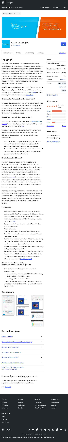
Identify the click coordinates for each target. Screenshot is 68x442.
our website (29, 95)
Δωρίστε (54, 405)
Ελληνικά (8, 430)
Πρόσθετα (21, 405)
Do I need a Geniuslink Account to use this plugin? (17, 342)
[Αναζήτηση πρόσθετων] (19, 13)
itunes (61, 86)
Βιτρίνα (20, 399)
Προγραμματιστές (40, 405)
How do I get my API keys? (10, 347)
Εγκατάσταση (29, 53)
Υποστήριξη (62, 53)
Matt (3, 416)
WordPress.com (6, 413)
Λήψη (63, 44)
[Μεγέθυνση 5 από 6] (41, 313)
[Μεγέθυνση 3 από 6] (27, 308)
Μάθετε (37, 399)
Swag (53, 408)
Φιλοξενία (5, 405)
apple (59, 83)
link (65, 86)
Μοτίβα (20, 408)
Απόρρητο (5, 408)
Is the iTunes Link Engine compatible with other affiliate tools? (13, 368)
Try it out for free (30, 92)
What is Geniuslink (7, 336)
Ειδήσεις (4, 402)
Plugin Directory (6, 7)
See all (64, 126)
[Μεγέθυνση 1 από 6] (12, 297)
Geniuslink (17, 45)
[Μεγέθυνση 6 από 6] (41, 322)
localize (64, 90)
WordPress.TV (39, 408)
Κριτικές (18, 53)
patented (12, 177)
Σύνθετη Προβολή (52, 95)
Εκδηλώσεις (55, 402)
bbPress (4, 419)
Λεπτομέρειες (7, 53)
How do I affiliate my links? (10, 357)
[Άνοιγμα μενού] (65, 2)
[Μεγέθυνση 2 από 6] (27, 297)
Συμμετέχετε (55, 399)
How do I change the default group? (13, 363)
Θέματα (20, 402)
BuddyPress (5, 422)
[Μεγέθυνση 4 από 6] (41, 297)
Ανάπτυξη (40, 53)
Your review (50, 126)
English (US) (63, 79)
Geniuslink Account (26, 259)
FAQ (22, 126)
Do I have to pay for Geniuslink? (11, 352)
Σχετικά (4, 399)
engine (64, 83)
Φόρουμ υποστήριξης (53, 141)
